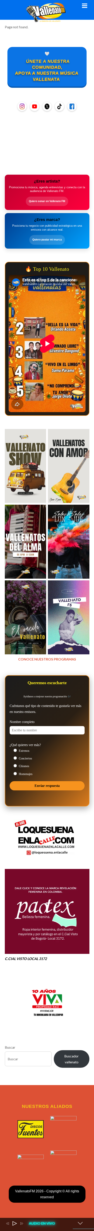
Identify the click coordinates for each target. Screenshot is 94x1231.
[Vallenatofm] (47, 20)
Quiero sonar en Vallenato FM (47, 201)
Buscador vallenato (71, 1059)
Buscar (10, 1047)
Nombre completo (22, 722)
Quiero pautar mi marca (47, 239)
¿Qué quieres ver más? (25, 745)
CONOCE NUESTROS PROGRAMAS (47, 659)
